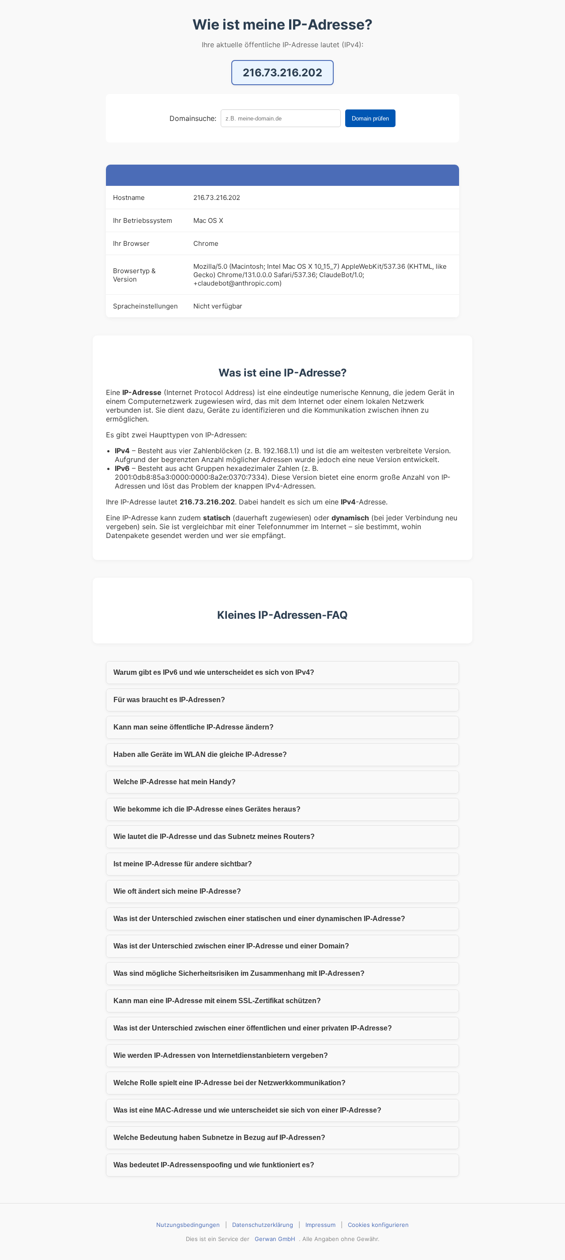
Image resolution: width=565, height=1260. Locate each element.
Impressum (320, 1224)
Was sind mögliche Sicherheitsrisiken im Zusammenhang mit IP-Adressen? (239, 973)
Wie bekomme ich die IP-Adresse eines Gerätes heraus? (207, 809)
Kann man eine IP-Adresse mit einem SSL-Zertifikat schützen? (217, 1000)
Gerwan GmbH (275, 1238)
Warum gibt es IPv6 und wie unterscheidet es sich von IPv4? (213, 672)
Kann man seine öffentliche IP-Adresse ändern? (193, 727)
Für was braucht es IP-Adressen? (169, 699)
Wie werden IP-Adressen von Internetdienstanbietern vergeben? (220, 1055)
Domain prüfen (370, 118)
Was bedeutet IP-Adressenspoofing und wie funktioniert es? (213, 1165)
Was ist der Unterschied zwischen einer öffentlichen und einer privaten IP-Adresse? (252, 1028)
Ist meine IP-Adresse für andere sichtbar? (182, 864)
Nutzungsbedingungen (188, 1224)
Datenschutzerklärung (262, 1224)
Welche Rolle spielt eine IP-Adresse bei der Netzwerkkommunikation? (229, 1083)
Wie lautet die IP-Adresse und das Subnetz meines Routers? (214, 836)
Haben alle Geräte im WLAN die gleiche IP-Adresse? (200, 754)
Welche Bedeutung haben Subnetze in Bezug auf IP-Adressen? (219, 1137)
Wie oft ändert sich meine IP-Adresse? (177, 891)
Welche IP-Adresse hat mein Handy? (174, 782)
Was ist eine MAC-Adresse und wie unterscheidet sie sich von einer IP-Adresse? (247, 1110)
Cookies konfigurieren (378, 1224)
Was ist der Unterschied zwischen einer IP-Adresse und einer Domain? (231, 946)
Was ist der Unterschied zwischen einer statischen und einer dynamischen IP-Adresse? (259, 918)
